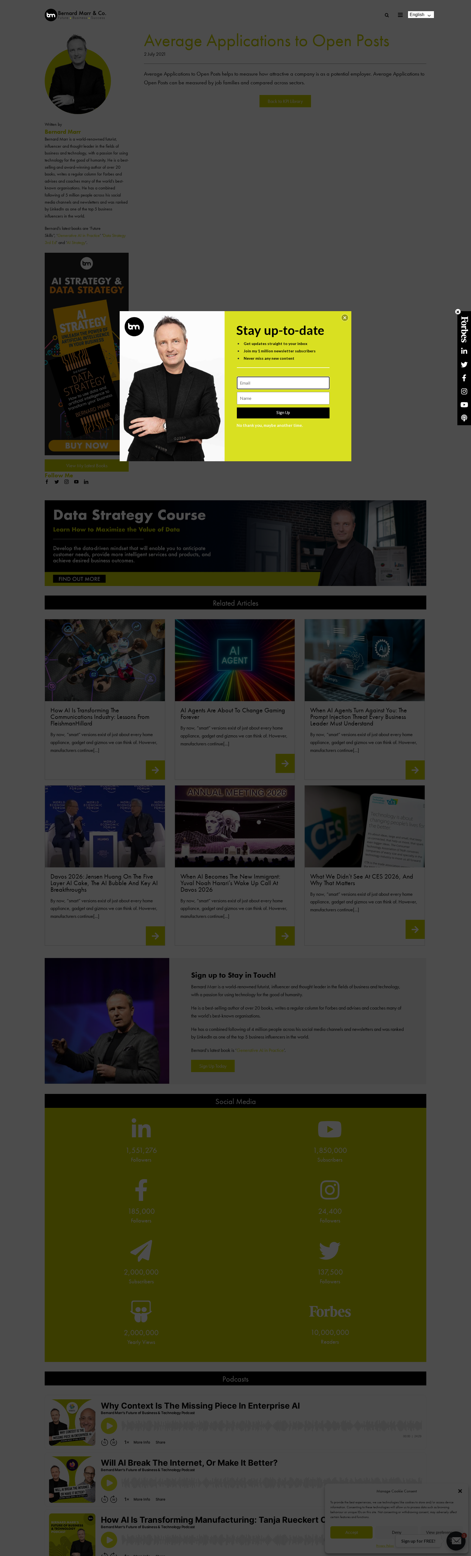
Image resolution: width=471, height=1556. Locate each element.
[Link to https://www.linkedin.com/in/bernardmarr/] (464, 351)
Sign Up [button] (283, 412)
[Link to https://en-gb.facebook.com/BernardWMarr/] (464, 377)
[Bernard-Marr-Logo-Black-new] (75, 11)
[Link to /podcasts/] (464, 418)
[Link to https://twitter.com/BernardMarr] (464, 364)
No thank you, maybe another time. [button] (270, 425)
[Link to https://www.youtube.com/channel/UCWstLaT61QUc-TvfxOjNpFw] (464, 404)
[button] (345, 317)
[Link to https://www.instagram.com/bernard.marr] (464, 391)
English (417, 14)
